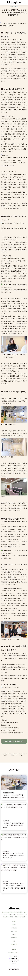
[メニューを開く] (25, 2)
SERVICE (14, 928)
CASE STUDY (14, 931)
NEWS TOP (14, 755)
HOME (14, 921)
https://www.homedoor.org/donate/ (12, 732)
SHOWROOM (14, 938)
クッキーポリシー (14, 956)
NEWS (14, 924)
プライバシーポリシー (14, 953)
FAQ (14, 941)
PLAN (14, 934)
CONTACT (14, 944)
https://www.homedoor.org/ (10, 727)
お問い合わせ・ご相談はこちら (14, 741)
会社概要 (14, 949)
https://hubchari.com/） (8, 165)
